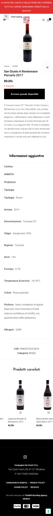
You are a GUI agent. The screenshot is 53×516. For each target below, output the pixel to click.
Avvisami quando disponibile (24, 94)
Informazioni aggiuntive (26, 156)
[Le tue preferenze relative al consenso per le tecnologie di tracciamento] (48, 511)
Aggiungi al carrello (18, 412)
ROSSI (15, 66)
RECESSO (35, 487)
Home (6, 66)
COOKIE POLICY (21, 487)
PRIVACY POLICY (37, 483)
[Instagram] (25, 457)
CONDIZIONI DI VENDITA (16, 483)
